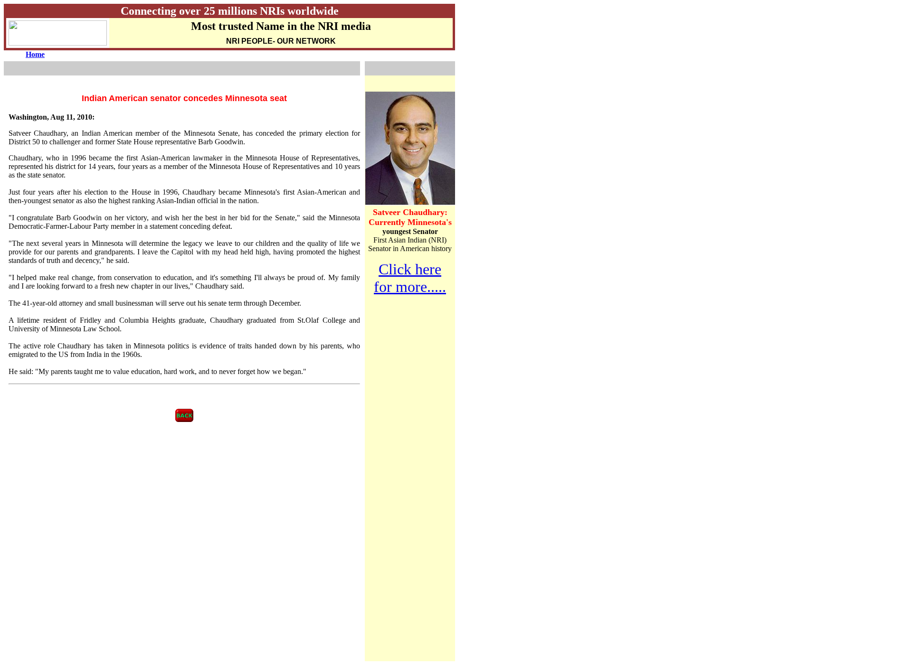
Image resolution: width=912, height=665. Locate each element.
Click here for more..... (410, 278)
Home (35, 54)
